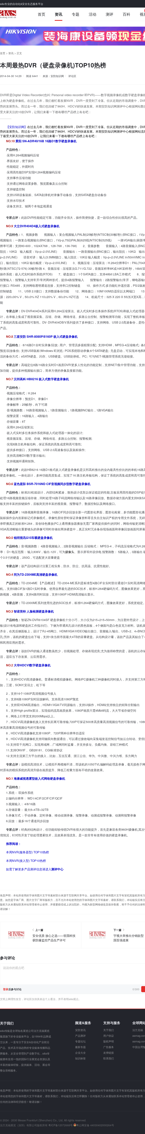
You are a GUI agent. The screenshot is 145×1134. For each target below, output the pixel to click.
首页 (41, 14)
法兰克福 (137, 1030)
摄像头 (69, 552)
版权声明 (108, 1041)
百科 (126, 14)
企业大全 (80, 1052)
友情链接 (108, 1052)
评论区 (72, 76)
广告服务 (108, 1047)
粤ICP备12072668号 (60, 1125)
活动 (92, 14)
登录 (5, 989)
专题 (75, 14)
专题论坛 (80, 1041)
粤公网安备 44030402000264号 (95, 1125)
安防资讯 (80, 1030)
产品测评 (80, 1035)
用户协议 (108, 1035)
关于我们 (108, 1030)
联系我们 (108, 1058)
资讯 (58, 14)
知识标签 (80, 1058)
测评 (109, 14)
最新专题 (80, 1047)
